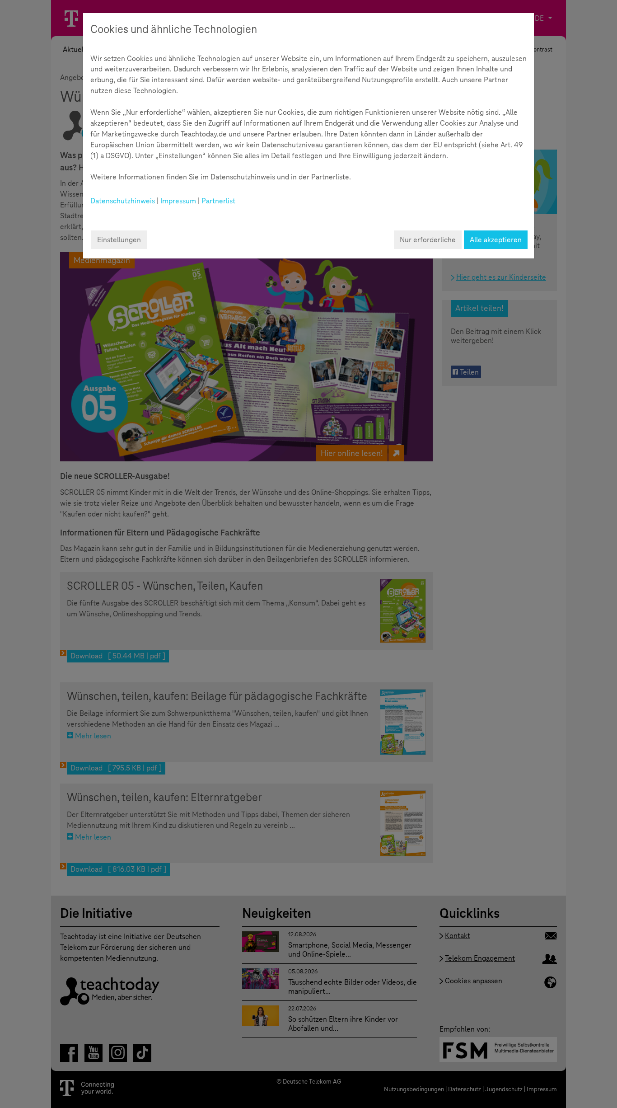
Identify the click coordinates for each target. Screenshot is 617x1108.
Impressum (178, 201)
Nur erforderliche (428, 239)
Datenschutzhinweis (122, 201)
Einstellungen (119, 239)
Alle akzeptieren (496, 239)
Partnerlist (218, 201)
